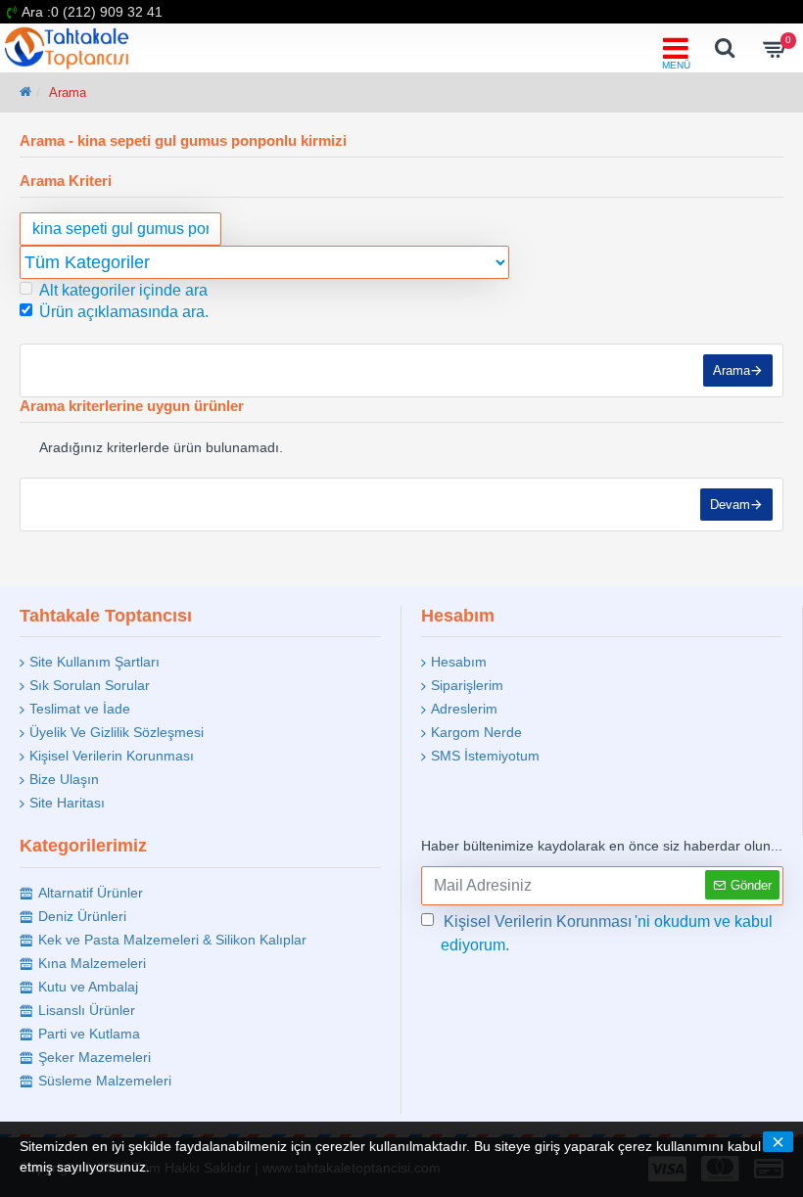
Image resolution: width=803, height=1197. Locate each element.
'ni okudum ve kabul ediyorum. (607, 933)
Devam (730, 504)
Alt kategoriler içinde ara (123, 290)
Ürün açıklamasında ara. (124, 311)
